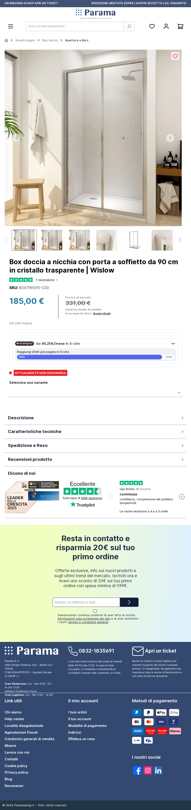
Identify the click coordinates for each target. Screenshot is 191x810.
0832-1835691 (96, 651)
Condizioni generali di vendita (29, 739)
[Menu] (11, 26)
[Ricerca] (129, 26)
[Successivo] (170, 138)
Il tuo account (79, 719)
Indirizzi (74, 732)
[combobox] (75, 26)
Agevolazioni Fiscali (21, 732)
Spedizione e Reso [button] (28, 445)
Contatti (11, 759)
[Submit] (129, 602)
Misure (10, 746)
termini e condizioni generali (88, 622)
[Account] (166, 26)
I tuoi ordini (77, 712)
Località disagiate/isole (24, 726)
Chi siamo (13, 712)
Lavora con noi (17, 752)
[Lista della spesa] (152, 26)
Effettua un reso (81, 739)
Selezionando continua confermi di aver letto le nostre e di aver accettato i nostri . (98, 618)
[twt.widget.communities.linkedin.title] (158, 770)
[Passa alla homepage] (95, 14)
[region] (93, 151)
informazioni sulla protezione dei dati (84, 618)
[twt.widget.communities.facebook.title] (137, 770)
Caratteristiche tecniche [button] (34, 431)
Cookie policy (16, 766)
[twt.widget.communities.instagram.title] (148, 770)
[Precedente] (16, 138)
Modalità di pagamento (87, 726)
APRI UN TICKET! (46, 3)
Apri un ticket (160, 651)
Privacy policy (16, 772)
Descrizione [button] (21, 417)
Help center (14, 719)
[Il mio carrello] (180, 26)
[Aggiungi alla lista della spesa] (175, 56)
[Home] (6, 40)
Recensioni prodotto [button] (30, 459)
